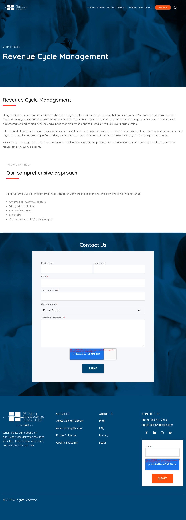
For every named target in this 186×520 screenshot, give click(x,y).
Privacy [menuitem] (103, 435)
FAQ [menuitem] (101, 428)
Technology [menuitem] (121, 7)
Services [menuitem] (90, 7)
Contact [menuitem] (148, 7)
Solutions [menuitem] (110, 7)
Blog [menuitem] (140, 7)
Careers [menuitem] (132, 7)
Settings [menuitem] (100, 7)
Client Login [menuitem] (163, 7)
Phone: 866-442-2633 (154, 419)
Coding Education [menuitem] (67, 442)
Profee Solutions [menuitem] (66, 435)
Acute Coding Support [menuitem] (69, 420)
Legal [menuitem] (102, 442)
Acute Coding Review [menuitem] (69, 428)
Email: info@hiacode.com (157, 424)
